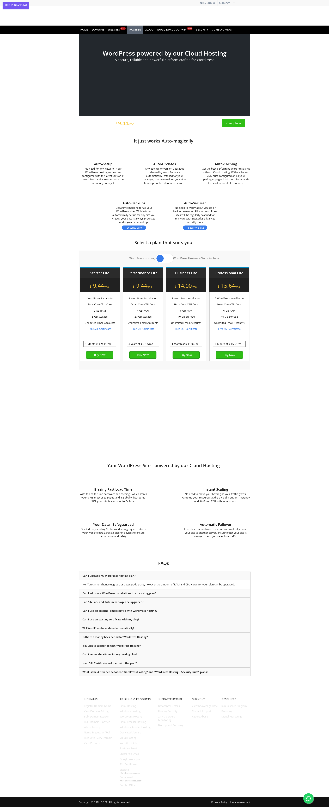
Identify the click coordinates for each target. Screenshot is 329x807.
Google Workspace (131, 759)
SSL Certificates (129, 764)
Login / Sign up (207, 2)
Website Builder (129, 743)
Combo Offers (222, 29)
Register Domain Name (97, 706)
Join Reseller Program (234, 706)
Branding (226, 711)
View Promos (92, 743)
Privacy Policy (219, 802)
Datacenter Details (169, 706)
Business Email (128, 748)
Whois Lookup (92, 727)
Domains (98, 29)
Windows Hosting (130, 711)
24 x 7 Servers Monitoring (166, 718)
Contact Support (201, 711)
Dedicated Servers (130, 732)
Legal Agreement (240, 802)
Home (84, 29)
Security (202, 29)
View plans (233, 123)
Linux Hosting (128, 706)
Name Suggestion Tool (97, 732)
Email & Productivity (174, 29)
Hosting (135, 29)
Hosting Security (167, 711)
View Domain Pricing (96, 711)
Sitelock (124, 769)
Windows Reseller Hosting (135, 727)
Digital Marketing (231, 716)
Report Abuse (200, 716)
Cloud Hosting (128, 737)
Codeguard (126, 777)
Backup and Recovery (171, 725)
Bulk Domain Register (96, 716)
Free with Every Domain (98, 737)
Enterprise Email (129, 753)
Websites (116, 29)
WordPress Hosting (131, 716)
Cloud (149, 29)
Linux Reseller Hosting (133, 721)
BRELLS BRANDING (16, 5)
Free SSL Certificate (100, 328)
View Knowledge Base (205, 706)
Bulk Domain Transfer (97, 721)
